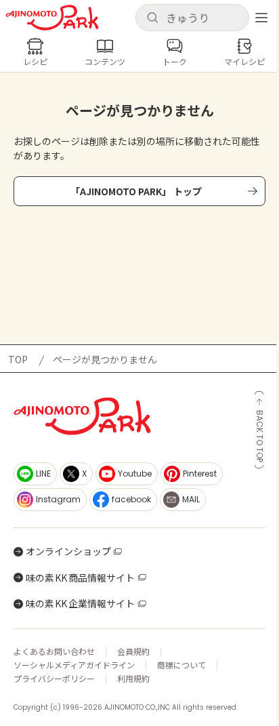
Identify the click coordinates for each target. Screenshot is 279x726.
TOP (18, 359)
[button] (192, 17)
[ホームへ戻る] (52, 18)
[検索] (152, 18)
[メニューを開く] (261, 17)
